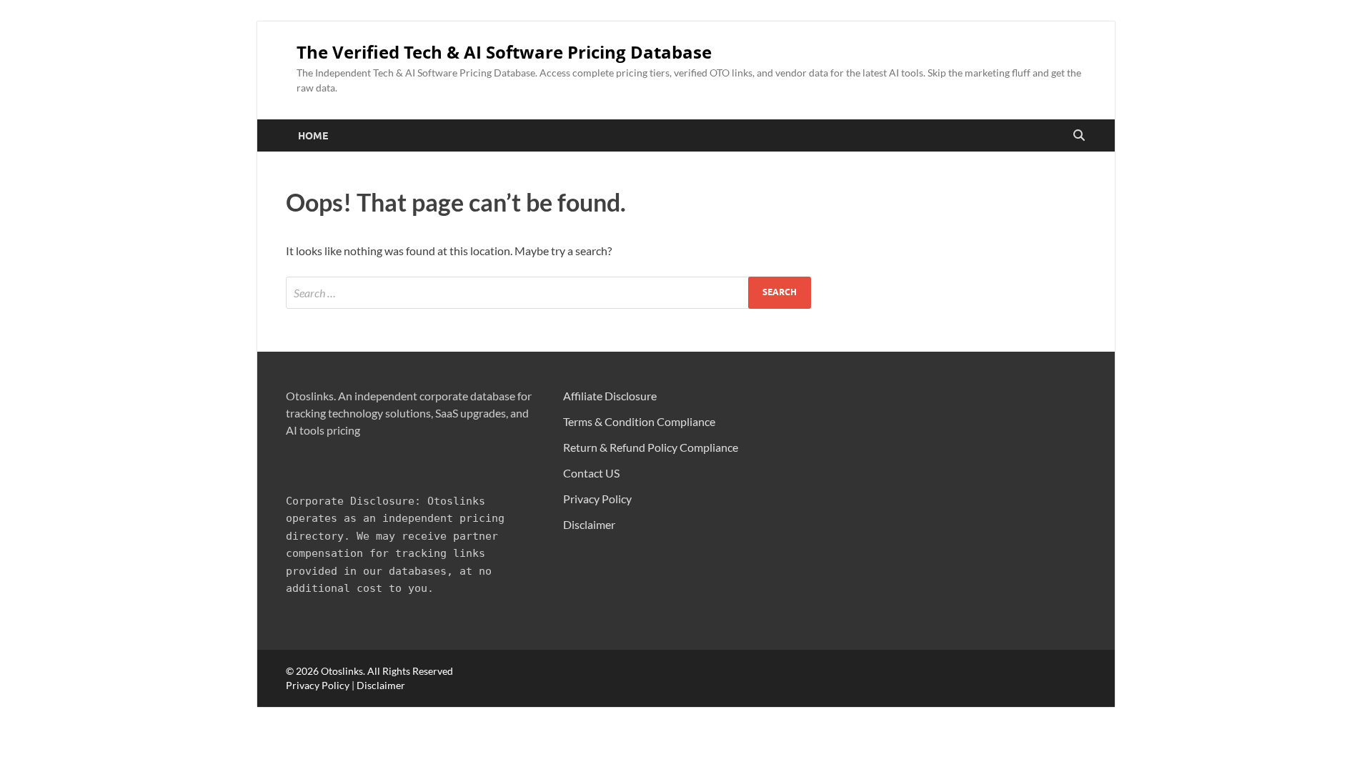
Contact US (591, 473)
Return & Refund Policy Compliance (650, 447)
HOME (313, 136)
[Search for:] (548, 293)
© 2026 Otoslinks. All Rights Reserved (369, 671)
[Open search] (1079, 135)
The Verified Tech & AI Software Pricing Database (504, 52)
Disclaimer (589, 524)
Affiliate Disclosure (610, 395)
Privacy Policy (597, 498)
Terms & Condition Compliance (639, 421)
